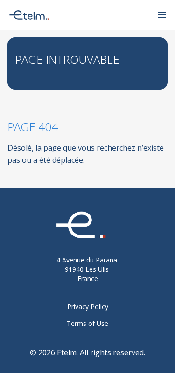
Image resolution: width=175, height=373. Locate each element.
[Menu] (162, 15)
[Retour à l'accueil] (87, 225)
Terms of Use (87, 323)
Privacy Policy (87, 306)
